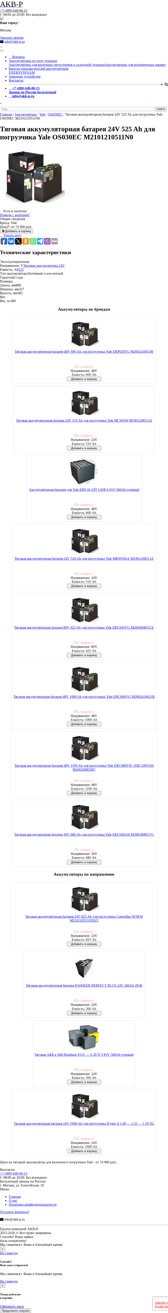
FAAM (30, 72)
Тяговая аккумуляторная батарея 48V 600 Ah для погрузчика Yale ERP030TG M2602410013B (84, 351)
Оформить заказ (12, 1306)
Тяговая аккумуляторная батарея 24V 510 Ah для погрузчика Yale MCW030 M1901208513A (84, 420)
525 (21, 269)
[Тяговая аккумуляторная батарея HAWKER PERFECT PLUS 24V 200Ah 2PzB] (84, 968)
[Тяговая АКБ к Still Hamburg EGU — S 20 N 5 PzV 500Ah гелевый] (84, 1037)
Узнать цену (12, 235)
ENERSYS (17, 72)
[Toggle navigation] (2, 50)
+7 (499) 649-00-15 (13, 10)
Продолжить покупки (15, 1310)
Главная (15, 1196)
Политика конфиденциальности (33, 1204)
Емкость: (79, 375)
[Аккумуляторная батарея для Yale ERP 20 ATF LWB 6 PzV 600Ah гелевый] (84, 472)
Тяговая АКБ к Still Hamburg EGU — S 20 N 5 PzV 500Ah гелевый (84, 1054)
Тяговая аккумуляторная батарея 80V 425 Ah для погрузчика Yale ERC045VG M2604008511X (84, 627)
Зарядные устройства (24, 76)
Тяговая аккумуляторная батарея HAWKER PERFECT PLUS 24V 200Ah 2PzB (84, 985)
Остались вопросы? (14, 1212)
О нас (13, 1200)
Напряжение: (81, 371)
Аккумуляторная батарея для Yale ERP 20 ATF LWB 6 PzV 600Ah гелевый (84, 489)
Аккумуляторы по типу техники (33, 61)
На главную (9, 1253)
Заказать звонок (12, 37)
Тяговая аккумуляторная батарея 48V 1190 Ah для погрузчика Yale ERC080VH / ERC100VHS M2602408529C (84, 767)
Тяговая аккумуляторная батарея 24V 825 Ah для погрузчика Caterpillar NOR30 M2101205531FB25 (84, 918)
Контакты (16, 80)
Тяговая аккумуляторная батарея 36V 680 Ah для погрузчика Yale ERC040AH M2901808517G (84, 834)
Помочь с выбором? (15, 215)
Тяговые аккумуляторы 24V (44, 265)
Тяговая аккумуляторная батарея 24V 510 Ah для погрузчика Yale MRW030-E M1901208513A (84, 558)
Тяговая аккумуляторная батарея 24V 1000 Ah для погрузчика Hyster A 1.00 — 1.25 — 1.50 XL (84, 1123)
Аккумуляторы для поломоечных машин (135, 65)
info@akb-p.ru (14, 41)
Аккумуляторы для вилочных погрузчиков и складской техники (57, 65)
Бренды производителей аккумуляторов (38, 68)
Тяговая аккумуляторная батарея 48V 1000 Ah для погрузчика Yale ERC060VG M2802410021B (84, 696)
